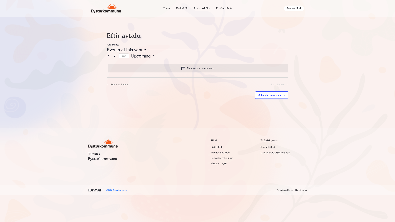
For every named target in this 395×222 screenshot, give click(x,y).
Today (123, 55)
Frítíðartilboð (224, 8)
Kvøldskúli (182, 8)
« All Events (113, 45)
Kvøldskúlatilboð (220, 153)
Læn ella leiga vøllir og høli (275, 153)
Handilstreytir (219, 163)
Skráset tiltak (294, 8)
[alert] (198, 68)
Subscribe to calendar (270, 95)
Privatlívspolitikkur (222, 158)
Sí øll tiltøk (216, 147)
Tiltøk (166, 8)
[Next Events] (114, 56)
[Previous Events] (108, 56)
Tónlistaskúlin (202, 8)
